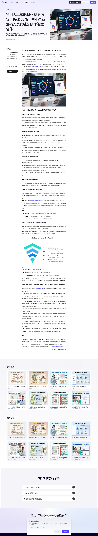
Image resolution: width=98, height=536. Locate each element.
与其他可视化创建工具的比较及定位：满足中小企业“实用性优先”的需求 (13, 58)
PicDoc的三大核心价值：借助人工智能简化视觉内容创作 (13, 54)
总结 (8, 60)
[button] (34, 2)
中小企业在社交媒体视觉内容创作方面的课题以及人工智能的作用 (13, 52)
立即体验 (10, 71)
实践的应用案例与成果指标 (12, 56)
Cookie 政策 (31, 524)
